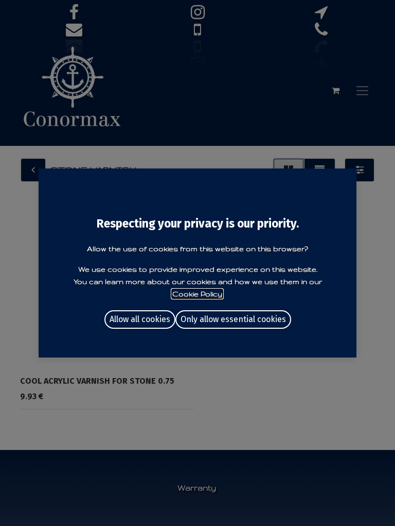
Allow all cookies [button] (140, 319)
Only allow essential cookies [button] (233, 319)
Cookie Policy (197, 294)
